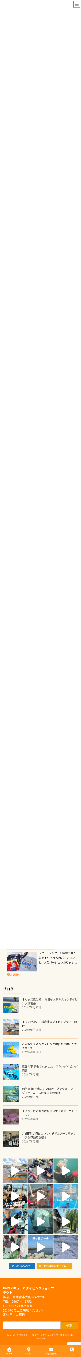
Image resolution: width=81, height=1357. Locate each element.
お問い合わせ (51, 1353)
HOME (9, 1353)
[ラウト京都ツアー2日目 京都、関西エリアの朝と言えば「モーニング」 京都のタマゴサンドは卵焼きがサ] (65, 1221)
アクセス (29, 1353)
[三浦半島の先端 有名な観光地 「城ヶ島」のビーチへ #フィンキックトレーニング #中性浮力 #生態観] (40, 1247)
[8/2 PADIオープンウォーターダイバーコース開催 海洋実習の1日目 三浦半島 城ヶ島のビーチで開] (15, 1196)
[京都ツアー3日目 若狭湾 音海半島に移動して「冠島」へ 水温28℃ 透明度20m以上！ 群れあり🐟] (40, 1221)
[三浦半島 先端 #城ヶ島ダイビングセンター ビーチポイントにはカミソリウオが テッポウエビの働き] (65, 1247)
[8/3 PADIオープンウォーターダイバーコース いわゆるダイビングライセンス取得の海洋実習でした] (40, 1170)
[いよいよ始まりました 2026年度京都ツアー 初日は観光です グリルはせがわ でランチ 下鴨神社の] (15, 1247)
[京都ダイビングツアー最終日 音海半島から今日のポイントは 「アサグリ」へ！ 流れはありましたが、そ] (15, 1221)
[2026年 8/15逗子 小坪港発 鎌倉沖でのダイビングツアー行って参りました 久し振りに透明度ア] (15, 1170)
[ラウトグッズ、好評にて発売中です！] (22, 961)
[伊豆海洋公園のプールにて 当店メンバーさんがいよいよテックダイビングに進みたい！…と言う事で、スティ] (40, 1196)
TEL (72, 1353)
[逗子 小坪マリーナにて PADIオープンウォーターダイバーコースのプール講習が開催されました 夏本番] (65, 1196)
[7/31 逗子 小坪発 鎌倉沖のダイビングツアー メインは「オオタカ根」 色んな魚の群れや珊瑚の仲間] (65, 1170)
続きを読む (14, 974)
